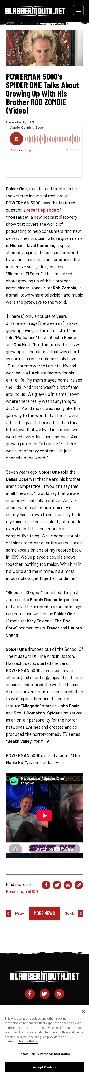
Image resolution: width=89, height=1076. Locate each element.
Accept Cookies (44, 1067)
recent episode (41, 210)
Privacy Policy (27, 1041)
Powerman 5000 (22, 891)
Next (69, 913)
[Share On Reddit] (68, 885)
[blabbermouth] (35, 14)
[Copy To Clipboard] (79, 885)
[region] (44, 1040)
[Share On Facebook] (46, 885)
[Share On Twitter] (57, 885)
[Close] (83, 1011)
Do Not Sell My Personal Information (45, 1054)
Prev (19, 913)
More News (44, 913)
